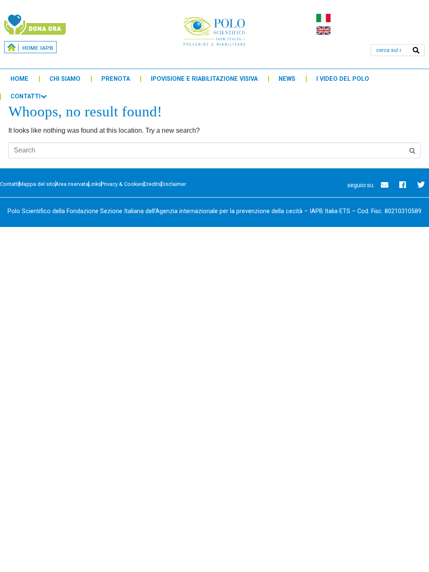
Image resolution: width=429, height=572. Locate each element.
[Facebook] (403, 185)
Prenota (115, 78)
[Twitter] (421, 185)
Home (19, 78)
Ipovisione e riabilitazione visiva (204, 78)
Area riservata (71, 184)
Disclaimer (173, 184)
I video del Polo (342, 78)
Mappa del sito (37, 184)
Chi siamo (64, 78)
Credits (152, 184)
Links (94, 184)
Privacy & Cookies (122, 184)
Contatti (25, 96)
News (287, 78)
